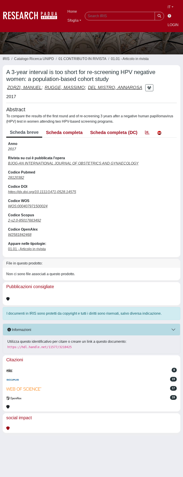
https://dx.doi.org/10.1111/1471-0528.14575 (42, 192)
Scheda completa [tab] (64, 132)
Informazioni (21, 330)
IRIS (6, 59)
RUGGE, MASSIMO (65, 87)
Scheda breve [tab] (24, 132)
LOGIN (173, 25)
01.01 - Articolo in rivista (130, 59)
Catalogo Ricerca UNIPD (34, 59)
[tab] (147, 132)
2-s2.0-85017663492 (24, 220)
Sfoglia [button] (73, 20)
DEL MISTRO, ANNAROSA (115, 87)
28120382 (16, 178)
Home (72, 11)
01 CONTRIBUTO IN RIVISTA (82, 59)
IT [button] (169, 7)
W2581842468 (19, 235)
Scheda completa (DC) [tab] (113, 132)
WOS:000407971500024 (28, 206)
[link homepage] (32, 16)
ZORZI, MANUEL (24, 87)
